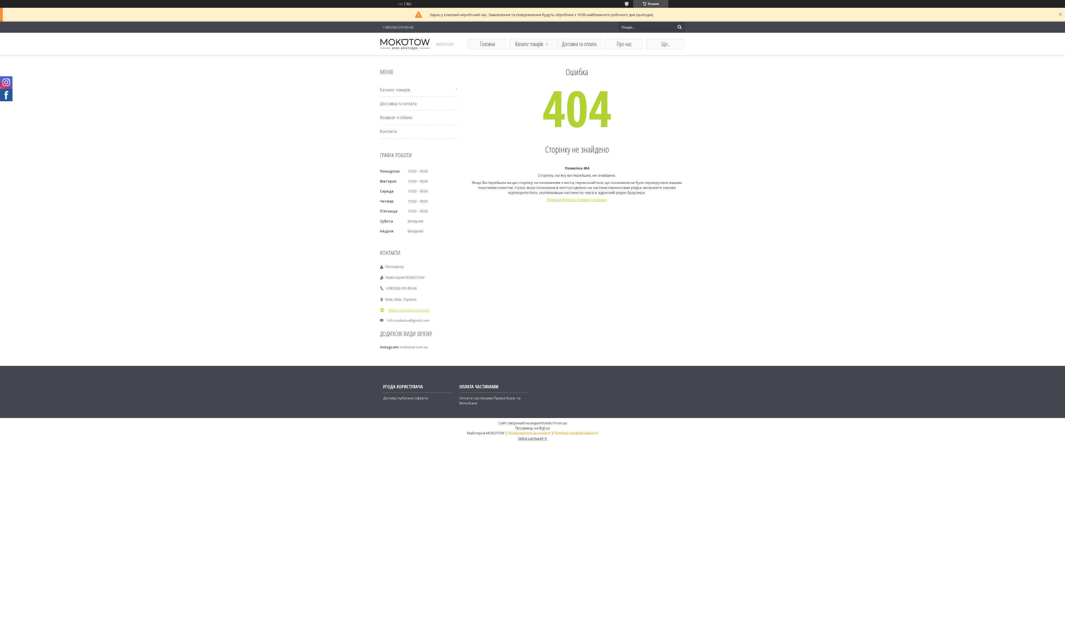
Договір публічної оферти (405, 398)
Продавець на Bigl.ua (532, 428)
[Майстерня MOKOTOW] (405, 44)
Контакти (388, 131)
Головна (487, 44)
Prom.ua (560, 423)
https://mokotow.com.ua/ (409, 310)
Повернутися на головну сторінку (577, 199)
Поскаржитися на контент (529, 433)
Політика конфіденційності (576, 433)
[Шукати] (679, 27)
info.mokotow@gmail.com (408, 320)
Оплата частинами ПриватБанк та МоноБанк (490, 401)
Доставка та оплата (579, 44)
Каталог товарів (529, 44)
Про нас (624, 44)
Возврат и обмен (396, 117)
